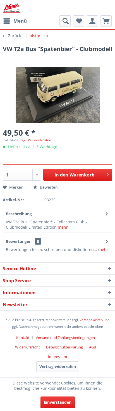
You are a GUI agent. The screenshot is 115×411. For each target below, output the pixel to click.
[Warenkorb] (106, 21)
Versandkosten (91, 319)
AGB (92, 347)
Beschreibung (19, 213)
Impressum (57, 356)
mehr (63, 227)
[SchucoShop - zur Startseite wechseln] (11, 8)
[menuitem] (15, 21)
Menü (20, 21)
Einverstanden (57, 402)
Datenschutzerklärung (64, 347)
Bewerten (48, 187)
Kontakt (23, 337)
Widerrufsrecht (27, 347)
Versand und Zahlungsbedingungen (65, 337)
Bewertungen (19, 241)
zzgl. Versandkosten (35, 140)
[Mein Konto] (92, 21)
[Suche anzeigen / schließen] (65, 21)
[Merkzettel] (78, 21)
